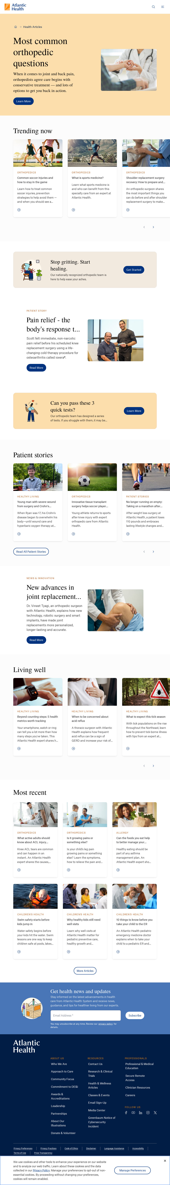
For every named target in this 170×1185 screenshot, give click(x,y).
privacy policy (105, 1023)
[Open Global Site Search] (153, 6)
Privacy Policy (41, 1170)
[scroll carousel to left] (144, 227)
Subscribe (134, 1015)
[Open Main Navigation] (162, 6)
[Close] (165, 1160)
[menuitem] (59, 1064)
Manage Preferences (132, 1170)
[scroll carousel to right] (153, 227)
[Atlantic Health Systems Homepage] (15, 7)
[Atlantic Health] (15, 26)
